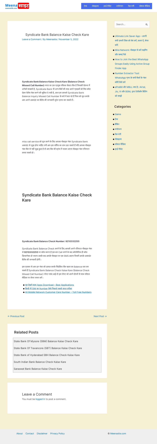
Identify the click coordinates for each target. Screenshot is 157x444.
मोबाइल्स (95, 6)
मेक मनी (131, 6)
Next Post (100, 316)
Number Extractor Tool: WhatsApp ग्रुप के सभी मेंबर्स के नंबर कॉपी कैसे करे (130, 77)
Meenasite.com (118, 433)
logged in (40, 399)
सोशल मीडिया (144, 6)
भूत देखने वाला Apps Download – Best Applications (49, 285)
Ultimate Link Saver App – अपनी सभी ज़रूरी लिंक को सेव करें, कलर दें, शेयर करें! (132, 40)
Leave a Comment (31, 39)
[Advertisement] (57, 62)
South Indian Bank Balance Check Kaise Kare (40, 361)
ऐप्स (85, 6)
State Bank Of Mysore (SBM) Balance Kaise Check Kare (46, 341)
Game (118, 114)
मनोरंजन (119, 6)
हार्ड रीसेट (107, 6)
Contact (30, 433)
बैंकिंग (117, 124)
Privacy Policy (57, 433)
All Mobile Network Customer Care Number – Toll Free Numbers (58, 292)
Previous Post (16, 316)
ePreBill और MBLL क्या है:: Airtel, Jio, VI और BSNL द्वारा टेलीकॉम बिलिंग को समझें (131, 91)
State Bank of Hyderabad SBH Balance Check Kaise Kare (47, 355)
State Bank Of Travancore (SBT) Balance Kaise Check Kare (48, 348)
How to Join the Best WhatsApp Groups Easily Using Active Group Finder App (132, 64)
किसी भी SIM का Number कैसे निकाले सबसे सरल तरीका (48, 288)
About (19, 433)
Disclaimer (42, 433)
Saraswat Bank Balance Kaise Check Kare (38, 368)
